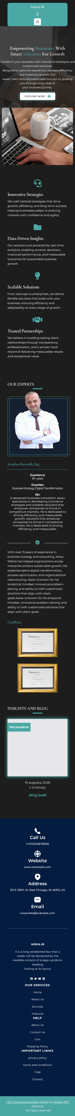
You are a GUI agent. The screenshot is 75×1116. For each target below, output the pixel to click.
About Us (37, 999)
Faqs (37, 1072)
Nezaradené (19, 727)
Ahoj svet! (37, 795)
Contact (37, 1079)
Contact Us (37, 1032)
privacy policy (37, 1058)
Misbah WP (61, 1102)
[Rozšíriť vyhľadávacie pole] (37, 21)
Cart (37, 1039)
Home (37, 992)
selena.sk (38, 7)
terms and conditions (37, 1065)
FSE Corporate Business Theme (27, 1102)
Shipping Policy (37, 1046)
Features (37, 1013)
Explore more (35, 96)
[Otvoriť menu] (37, 14)
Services (37, 1006)
